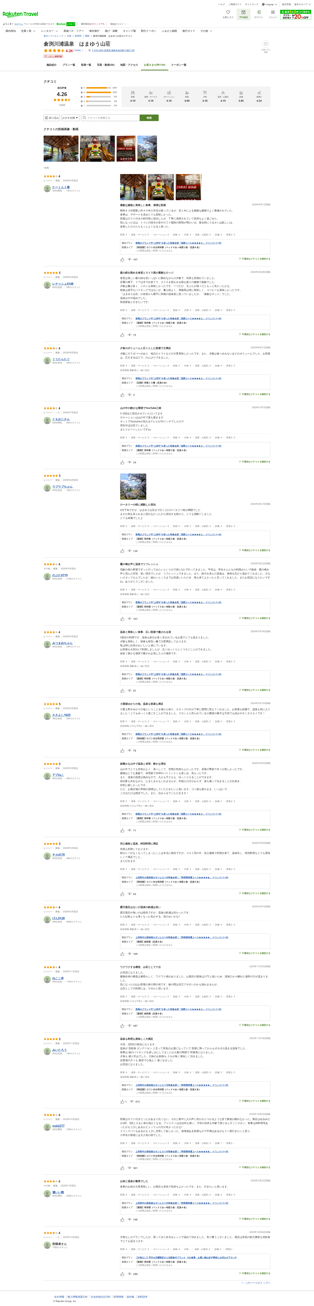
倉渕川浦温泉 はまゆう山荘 (77, 43)
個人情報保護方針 (77, 1296)
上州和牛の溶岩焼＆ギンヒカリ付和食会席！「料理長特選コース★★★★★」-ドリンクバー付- (182, 877)
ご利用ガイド (234, 4)
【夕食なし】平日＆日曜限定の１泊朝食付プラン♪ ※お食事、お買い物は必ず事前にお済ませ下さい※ (186, 1257)
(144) (154, 64)
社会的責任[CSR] (100, 1296)
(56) (105, 64)
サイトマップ (251, 4)
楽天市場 (286, 4)
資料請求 (142, 1296)
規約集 (130, 1296)
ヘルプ (221, 4)
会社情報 (59, 1296)
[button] (61, 149)
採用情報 (118, 1296)
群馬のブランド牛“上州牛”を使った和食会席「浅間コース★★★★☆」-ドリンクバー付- (179, 243)
